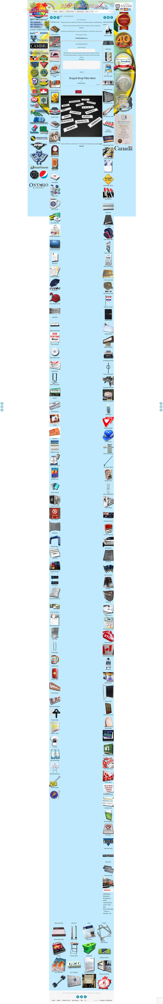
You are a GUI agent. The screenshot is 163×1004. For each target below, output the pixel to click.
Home (53, 1000)
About (58, 1000)
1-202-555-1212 (107, 903)
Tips (81, 1000)
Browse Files (81, 83)
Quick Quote (75, 1000)
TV (85, 1000)
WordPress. (109, 1000)
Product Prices (66, 1000)
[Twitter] (2, 406)
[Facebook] (2, 403)
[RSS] (2, 410)
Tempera (102, 1000)
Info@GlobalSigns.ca (81, 38)
